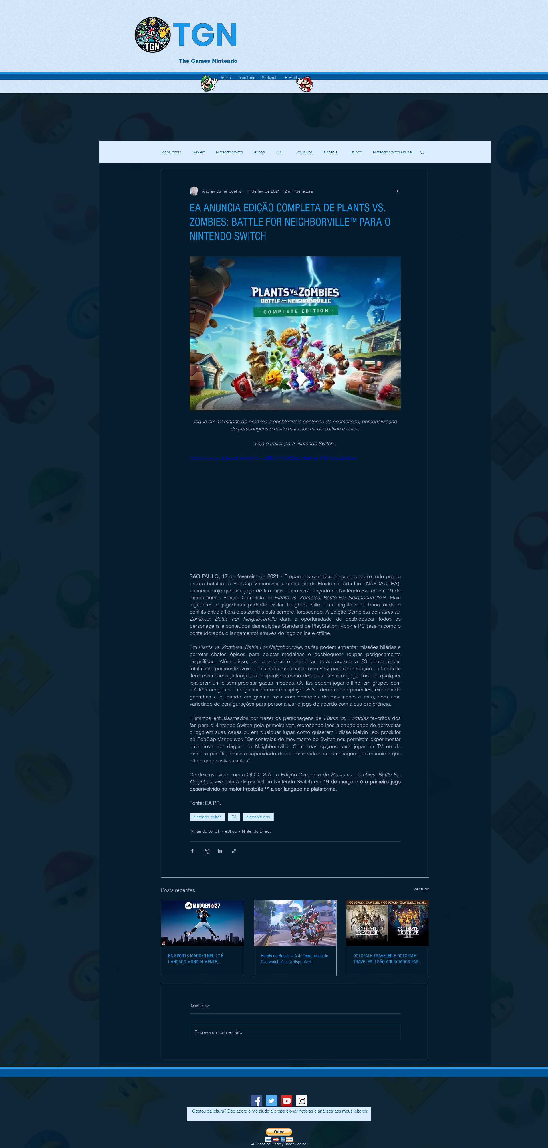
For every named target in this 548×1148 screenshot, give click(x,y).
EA (234, 816)
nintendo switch (207, 816)
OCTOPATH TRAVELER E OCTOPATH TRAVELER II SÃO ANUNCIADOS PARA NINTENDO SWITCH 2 (387, 959)
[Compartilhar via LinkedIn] (220, 851)
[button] (422, 152)
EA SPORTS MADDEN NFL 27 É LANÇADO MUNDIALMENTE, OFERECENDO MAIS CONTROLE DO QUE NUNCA (199, 959)
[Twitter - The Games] (271, 1100)
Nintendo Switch (229, 152)
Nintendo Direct (256, 831)
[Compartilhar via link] (234, 851)
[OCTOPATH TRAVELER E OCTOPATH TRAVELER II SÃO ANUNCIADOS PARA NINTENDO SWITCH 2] (387, 923)
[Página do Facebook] (256, 1100)
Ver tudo (421, 889)
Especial (331, 152)
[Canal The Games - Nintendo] (286, 1100)
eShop (259, 152)
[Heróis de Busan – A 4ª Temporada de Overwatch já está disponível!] (295, 923)
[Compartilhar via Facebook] (192, 851)
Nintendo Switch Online (392, 152)
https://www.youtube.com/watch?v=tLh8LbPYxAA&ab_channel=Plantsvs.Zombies (273, 458)
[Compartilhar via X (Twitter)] (206, 851)
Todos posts (171, 152)
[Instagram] (301, 1100)
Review (199, 152)
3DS (279, 152)
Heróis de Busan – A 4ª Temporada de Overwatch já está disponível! (294, 959)
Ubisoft (356, 152)
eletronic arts (258, 816)
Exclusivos (304, 152)
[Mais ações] (397, 191)
